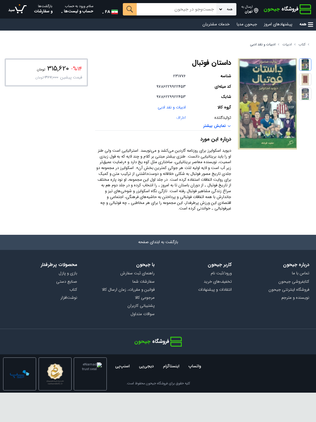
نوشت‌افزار (68, 298)
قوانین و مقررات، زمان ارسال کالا (128, 290)
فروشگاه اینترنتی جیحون (288, 290)
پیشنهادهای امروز (278, 24)
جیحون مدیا (247, 24)
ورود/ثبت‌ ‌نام (221, 273)
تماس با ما (300, 273)
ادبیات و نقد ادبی (263, 44)
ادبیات (287, 44)
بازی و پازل (68, 273)
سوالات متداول (143, 314)
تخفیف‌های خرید (218, 282)
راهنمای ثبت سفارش (137, 273)
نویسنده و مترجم (295, 298)
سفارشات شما (143, 282)
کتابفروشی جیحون (293, 282)
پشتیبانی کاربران (141, 306)
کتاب (302, 44)
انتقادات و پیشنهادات (215, 290)
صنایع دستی (66, 282)
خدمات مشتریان (216, 24)
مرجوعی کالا (145, 298)
